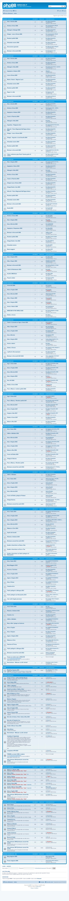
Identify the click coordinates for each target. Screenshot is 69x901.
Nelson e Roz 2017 (12, 421)
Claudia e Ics (10, 615)
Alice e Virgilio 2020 (12, 289)
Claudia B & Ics (11, 819)
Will (47, 409)
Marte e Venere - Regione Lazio (15, 79)
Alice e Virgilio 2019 (12, 330)
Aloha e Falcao (11, 776)
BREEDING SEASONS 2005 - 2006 (10, 854)
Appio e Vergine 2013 (12, 578)
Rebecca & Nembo (12, 824)
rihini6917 (49, 162)
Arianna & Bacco (11, 828)
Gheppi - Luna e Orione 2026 (14, 34)
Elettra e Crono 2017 (12, 417)
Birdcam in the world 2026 (14, 51)
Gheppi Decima (11, 499)
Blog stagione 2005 (12, 856)
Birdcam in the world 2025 (14, 96)
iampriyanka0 (49, 467)
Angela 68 (49, 22)
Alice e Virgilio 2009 (12, 791)
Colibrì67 (49, 446)
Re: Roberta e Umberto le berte (52, 610)
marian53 (49, 442)
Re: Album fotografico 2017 (52, 404)
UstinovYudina (50, 340)
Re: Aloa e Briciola (50, 524)
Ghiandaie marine (11, 245)
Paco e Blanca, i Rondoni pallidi (15, 462)
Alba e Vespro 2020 (12, 298)
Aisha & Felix (10, 808)
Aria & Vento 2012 (11, 606)
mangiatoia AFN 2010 (12, 750)
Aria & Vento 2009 (11, 780)
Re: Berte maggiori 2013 (51, 565)
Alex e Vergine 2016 (12, 441)
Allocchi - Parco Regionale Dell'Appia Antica (18, 191)
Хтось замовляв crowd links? (52, 355)
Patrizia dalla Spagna (51, 787)
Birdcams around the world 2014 (15, 541)
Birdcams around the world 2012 (15, 652)
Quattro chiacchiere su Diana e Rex (16, 545)
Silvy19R (49, 109)
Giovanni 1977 (50, 401)
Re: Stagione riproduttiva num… (53, 511)
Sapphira (49, 663)
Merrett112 (49, 438)
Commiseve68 (50, 653)
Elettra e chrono (11, 315)
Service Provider (49, 482)
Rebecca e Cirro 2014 (12, 528)
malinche (49, 364)
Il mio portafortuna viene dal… (52, 150)
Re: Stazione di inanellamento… (53, 644)
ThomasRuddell (50, 479)
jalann (48, 151)
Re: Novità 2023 (49, 208)
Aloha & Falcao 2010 (12, 712)
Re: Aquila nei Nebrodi (51, 96)
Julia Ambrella (50, 35)
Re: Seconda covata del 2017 (52, 400)
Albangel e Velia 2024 (12, 120)
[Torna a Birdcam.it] (10, 5)
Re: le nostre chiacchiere (51, 549)
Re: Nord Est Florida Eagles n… (53, 540)
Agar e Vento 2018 (11, 363)
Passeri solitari (11, 278)
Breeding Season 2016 (8, 426)
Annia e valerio (11, 343)
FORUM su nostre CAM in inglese (16, 754)
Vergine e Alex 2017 (12, 413)
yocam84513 (49, 356)
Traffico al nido (49, 232)
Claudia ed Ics (11, 586)
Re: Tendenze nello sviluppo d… (53, 347)
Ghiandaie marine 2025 (13, 83)
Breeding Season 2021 (8, 254)
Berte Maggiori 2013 (12, 565)
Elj (47, 779)
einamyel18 (49, 30)
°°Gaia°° (25, 770)
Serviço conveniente (50, 652)
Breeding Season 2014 (8, 509)
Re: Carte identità (49, 326)
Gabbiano (49, 736)
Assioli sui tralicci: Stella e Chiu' (15, 689)
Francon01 (49, 804)
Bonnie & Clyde (11, 837)
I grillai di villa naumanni (13, 351)
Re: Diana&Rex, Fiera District (52, 590)
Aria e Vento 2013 (11, 561)
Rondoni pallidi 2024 (12, 146)
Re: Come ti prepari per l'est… (52, 161)
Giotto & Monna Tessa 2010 (14, 725)
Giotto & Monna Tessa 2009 (14, 787)
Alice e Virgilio (11, 627)
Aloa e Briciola (11, 335)
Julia (48, 685)
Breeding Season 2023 (8, 159)
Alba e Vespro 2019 (12, 326)
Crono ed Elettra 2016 (12, 454)
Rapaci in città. (11, 92)
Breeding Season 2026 (8, 19)
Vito (47, 529)
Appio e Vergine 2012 (12, 636)
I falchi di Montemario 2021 (14, 269)
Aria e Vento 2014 (11, 511)
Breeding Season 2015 (8, 472)
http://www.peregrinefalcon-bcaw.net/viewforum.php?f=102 (14, 659)
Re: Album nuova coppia (51, 236)
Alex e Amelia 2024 (12, 104)
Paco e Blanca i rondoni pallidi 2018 (16, 388)
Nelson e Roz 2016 (12, 450)
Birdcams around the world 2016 (15, 467)
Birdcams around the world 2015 (15, 504)
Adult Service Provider (51, 293)
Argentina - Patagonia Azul (14, 125)
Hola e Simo (10, 773)
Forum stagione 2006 (12, 860)
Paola (48, 790)
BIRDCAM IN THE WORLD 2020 (15, 310)
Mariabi (48, 750)
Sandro (48, 525)
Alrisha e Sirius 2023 (12, 174)
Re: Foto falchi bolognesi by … (52, 648)
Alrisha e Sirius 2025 (12, 62)
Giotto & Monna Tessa (13, 811)
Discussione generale (12, 46)
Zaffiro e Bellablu (11, 474)
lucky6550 (49, 570)
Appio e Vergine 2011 (27, 672)
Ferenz (48, 266)
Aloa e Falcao (10, 582)
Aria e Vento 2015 (11, 478)
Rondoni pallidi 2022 (12, 236)
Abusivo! (48, 71)
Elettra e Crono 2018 (12, 384)
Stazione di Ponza (12, 644)
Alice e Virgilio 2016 (12, 446)
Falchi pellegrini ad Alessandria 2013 (16, 594)
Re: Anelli (48, 219)
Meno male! (48, 786)
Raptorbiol (29, 784)
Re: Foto (48, 376)
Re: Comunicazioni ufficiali (52, 25)
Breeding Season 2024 (8, 101)
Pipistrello (49, 611)
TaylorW (48, 348)
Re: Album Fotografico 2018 (52, 363)
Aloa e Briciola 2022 (12, 224)
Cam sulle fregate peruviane (14, 599)
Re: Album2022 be (50, 240)
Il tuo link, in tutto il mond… (52, 662)
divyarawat (49, 294)
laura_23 (48, 59)
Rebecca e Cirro (11, 640)
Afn (47, 729)
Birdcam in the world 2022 (14, 232)
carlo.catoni (49, 682)
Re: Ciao (47, 606)
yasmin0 (48, 483)
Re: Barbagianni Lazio (51, 50)
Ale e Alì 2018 (10, 380)
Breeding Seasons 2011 (13, 670)
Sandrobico (49, 636)
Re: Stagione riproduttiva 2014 (52, 515)
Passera (48, 220)
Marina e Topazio (11, 699)
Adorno (48, 246)
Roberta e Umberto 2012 (13, 610)
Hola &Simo (10, 729)
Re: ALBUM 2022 (49, 223)
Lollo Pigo (49, 475)
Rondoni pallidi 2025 (12, 88)
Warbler (48, 574)
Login (3, 866)
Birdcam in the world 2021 (14, 265)
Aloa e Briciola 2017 (12, 404)
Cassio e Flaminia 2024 (13, 116)
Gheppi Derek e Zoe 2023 (13, 187)
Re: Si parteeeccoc (50, 306)
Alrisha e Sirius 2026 (12, 25)
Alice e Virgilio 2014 (12, 515)
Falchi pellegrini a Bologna (16, 672)
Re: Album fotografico (51, 21)
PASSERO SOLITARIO (50, 260)
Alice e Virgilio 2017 (12, 409)
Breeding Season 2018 (8, 361)
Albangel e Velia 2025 (12, 67)
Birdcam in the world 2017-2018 (15, 356)
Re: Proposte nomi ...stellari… (52, 108)
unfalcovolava (50, 533)
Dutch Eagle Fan (50, 405)
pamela (48, 583)
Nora (48, 807)
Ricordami (49, 868)
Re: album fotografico (50, 351)
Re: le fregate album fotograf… (52, 598)
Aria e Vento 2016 (11, 429)
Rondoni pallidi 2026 (12, 38)
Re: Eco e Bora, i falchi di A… (52, 594)
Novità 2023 (10, 208)
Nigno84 (48, 677)
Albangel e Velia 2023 (12, 170)
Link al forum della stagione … (52, 860)
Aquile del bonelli (11, 532)
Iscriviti (9, 866)
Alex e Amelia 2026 (12, 21)
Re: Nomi (48, 120)
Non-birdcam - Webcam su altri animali (17, 662)
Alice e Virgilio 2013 (12, 573)
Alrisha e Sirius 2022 (12, 215)
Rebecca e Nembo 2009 (13, 769)
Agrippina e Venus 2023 (13, 166)
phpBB (29, 885)
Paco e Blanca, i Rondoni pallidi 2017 (17, 400)
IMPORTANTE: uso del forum (19, 671)
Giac (48, 414)
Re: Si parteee (49, 297)
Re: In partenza (49, 322)
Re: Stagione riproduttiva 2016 (52, 429)
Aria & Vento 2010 (11, 682)
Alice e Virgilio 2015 (12, 483)
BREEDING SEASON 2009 (8, 767)
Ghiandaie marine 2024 (13, 141)
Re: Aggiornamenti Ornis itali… (53, 124)
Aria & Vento (10, 804)
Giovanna (49, 591)
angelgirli (48, 171)
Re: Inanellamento (50, 437)
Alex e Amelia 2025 (12, 58)
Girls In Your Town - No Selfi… (52, 478)
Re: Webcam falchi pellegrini (52, 46)
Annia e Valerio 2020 (12, 306)
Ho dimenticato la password (40, 868)
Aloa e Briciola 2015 (12, 491)
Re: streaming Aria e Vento (51, 669)
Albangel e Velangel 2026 (13, 30)
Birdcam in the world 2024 (14, 150)
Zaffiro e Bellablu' (11, 685)
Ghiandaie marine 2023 (13, 199)
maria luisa (49, 26)
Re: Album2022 (49, 215)
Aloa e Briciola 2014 (12, 524)
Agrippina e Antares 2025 (13, 71)
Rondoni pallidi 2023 (12, 195)
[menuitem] (14, 11)
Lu (47, 689)
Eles (48, 837)
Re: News (48, 343)
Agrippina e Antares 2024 (13, 112)
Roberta (48, 335)
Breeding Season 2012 (8, 604)
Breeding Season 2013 (8, 558)
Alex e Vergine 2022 (12, 220)
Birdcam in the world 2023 (14, 204)
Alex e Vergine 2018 (12, 376)
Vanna (48, 720)
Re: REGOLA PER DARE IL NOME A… (54, 519)
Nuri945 (48, 649)
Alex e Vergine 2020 (12, 302)
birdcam (48, 104)
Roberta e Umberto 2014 (13, 536)
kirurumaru (49, 607)
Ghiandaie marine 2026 (13, 42)
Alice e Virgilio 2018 (12, 367)
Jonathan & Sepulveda (13, 736)
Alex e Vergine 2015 (12, 487)
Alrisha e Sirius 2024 (12, 108)
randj (48, 628)
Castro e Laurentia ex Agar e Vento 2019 (17, 322)
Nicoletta (48, 783)
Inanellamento (49, 384)
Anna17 (48, 237)
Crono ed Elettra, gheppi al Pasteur (16, 495)
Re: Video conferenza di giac (52, 154)
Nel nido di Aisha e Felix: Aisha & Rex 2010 (18, 717)
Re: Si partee (48, 285)
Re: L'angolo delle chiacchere (52, 623)
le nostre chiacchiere (50, 545)
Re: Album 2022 (49, 249)
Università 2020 (11, 285)
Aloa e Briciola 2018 (12, 372)
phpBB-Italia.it (38, 886)
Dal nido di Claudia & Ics (13, 720)
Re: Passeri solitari (50, 277)
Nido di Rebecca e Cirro (13, 693)
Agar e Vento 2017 (11, 396)
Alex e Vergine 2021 (12, 257)
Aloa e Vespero (11, 631)
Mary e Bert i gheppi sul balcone (15, 623)
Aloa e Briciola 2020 (12, 294)
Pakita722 (49, 167)
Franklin (48, 274)
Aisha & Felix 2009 (12, 783)
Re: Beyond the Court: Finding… (53, 466)
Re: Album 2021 (49, 256)
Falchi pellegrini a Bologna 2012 (15, 648)
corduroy (49, 179)
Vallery (48, 512)
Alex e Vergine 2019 (12, 339)
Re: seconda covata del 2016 (52, 462)
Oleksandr (49, 67)
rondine (48, 233)
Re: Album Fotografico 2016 (52, 433)
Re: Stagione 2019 (50, 330)
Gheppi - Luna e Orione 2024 (14, 133)
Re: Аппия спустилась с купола (53, 66)
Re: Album (48, 314)
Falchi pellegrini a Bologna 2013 (15, 590)
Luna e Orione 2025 (12, 75)
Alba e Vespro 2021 (12, 261)
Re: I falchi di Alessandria (51, 553)
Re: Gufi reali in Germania (51, 203)
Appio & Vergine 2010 (12, 704)
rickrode (48, 125)
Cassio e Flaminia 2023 (13, 178)
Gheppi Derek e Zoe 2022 (13, 241)
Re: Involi (48, 170)
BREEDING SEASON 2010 (8, 675)
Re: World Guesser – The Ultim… (53, 499)
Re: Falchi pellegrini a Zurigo (52, 265)
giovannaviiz (49, 550)
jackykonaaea (50, 327)
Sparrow (48, 698)
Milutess (48, 537)
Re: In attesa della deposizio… (52, 640)
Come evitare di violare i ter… (52, 339)
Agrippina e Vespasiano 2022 (14, 228)
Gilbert (48, 204)
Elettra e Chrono (11, 347)
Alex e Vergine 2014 (12, 520)
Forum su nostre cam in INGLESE (16, 657)
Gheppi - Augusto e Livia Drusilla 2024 (17, 137)
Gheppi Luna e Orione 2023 (14, 183)
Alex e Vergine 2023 (12, 162)
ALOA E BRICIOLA (12, 273)
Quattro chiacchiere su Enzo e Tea (16, 549)
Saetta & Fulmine (11, 832)
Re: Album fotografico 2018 (52, 380)
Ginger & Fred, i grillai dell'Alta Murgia (17, 677)
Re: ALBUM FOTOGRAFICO (52, 561)
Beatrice (48, 286)
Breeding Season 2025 (8, 56)
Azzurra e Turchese (12, 569)
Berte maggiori (11, 249)
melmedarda (49, 155)
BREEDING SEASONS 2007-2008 (9, 802)
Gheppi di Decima (11, 458)
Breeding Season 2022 (8, 213)
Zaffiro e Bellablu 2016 (13, 433)
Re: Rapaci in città (50, 92)
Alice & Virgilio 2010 (12, 708)
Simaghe (48, 769)
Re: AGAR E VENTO (50, 396)
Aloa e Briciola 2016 (12, 437)
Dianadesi (49, 823)
